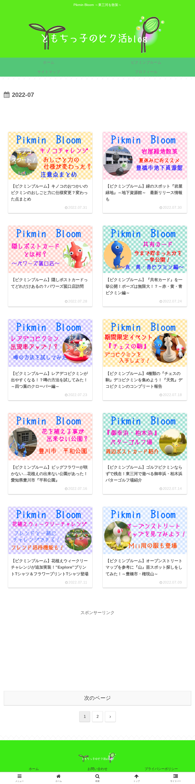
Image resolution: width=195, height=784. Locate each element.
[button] (179, 662)
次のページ (97, 698)
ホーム (34, 769)
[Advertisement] (97, 113)
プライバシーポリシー (161, 769)
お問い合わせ (97, 769)
